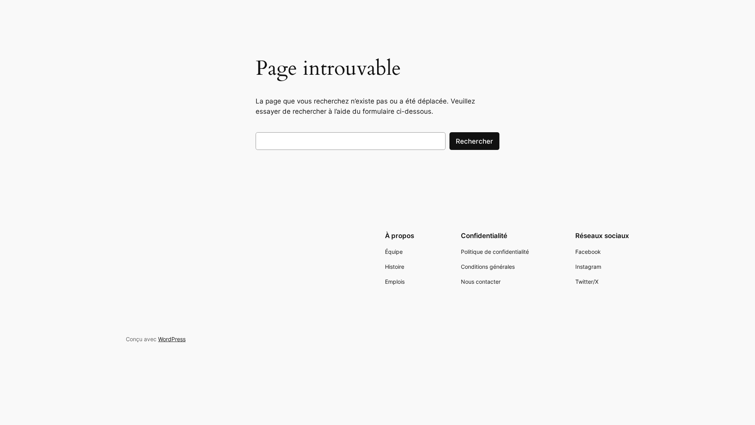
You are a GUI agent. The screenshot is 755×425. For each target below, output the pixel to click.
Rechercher (474, 141)
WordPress (172, 339)
